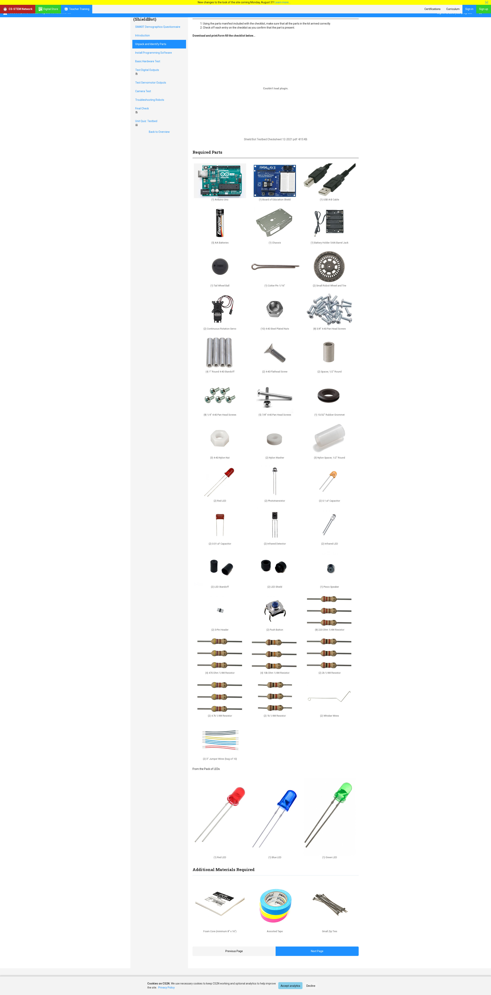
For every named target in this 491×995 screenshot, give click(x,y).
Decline (310, 986)
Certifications (432, 9)
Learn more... (282, 2)
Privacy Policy (166, 987)
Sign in (469, 9)
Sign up (483, 9)
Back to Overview (159, 131)
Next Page (317, 951)
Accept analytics (290, 986)
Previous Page (234, 951)
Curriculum (453, 9)
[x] (486, 2)
